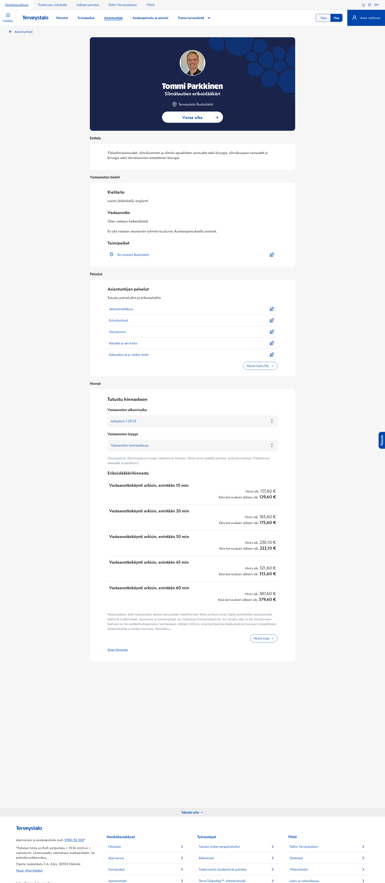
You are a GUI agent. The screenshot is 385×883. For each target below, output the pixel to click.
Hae (336, 18)
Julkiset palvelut (88, 5)
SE (369, 5)
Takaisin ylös (190, 812)
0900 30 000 (74, 840)
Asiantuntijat (23, 32)
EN (376, 5)
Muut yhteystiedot (29, 870)
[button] (192, 254)
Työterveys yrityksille (52, 5)
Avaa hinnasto (117, 650)
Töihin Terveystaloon (122, 5)
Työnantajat (206, 837)
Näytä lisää (261, 638)
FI (363, 5)
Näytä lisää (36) (258, 366)
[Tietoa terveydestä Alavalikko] (209, 17)
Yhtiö (150, 5)
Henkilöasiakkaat (16, 5)
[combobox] (329, 18)
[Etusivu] (35, 18)
